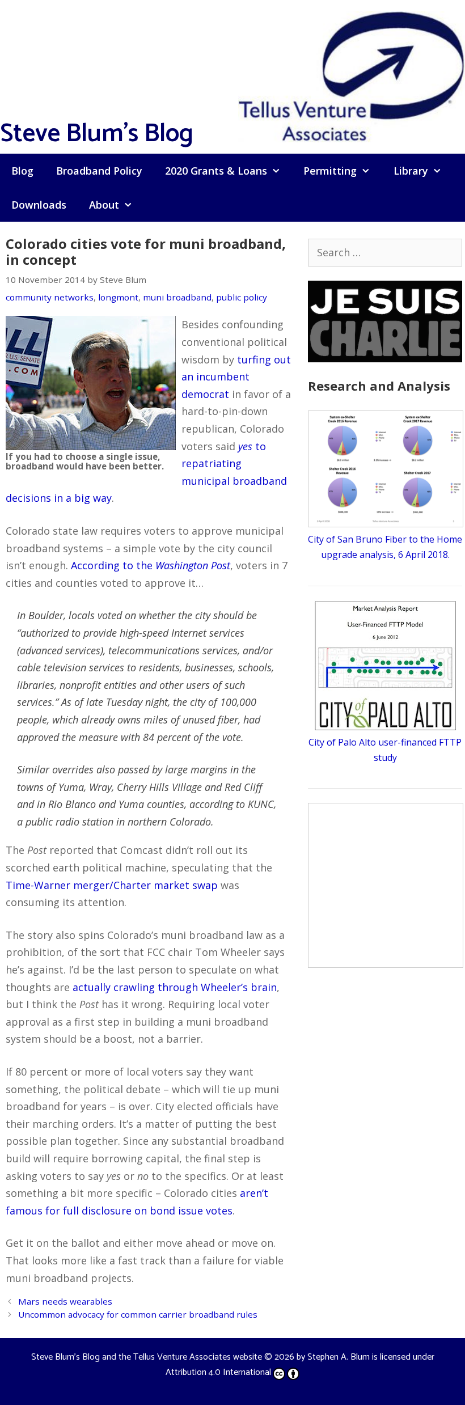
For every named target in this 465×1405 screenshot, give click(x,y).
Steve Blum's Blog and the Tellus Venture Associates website (146, 1357)
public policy (241, 297)
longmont (118, 297)
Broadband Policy (99, 170)
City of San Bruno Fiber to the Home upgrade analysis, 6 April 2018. (385, 547)
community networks (50, 297)
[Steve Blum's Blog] (351, 75)
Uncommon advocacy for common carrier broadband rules (137, 1314)
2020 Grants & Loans (216, 170)
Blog (22, 170)
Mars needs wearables (65, 1301)
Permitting (330, 170)
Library (411, 170)
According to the (150, 565)
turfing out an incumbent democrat (236, 377)
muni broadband (177, 297)
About (104, 204)
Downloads (38, 204)
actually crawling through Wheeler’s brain (175, 987)
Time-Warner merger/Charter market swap (112, 885)
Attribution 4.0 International (218, 1372)
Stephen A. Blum (338, 1357)
